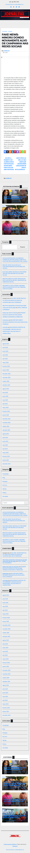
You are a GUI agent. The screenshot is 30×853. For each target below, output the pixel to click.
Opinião (4, 489)
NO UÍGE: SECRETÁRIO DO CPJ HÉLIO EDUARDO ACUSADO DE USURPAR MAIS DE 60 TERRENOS (14, 300)
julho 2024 (5, 437)
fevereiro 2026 (6, 366)
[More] (25, 151)
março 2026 (6, 362)
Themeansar (14, 846)
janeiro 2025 (6, 415)
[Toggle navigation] (27, 22)
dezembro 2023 (6, 463)
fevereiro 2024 (6, 456)
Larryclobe (5, 327)
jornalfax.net (6, 50)
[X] (7, 151)
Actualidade (4, 31)
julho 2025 (5, 392)
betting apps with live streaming (10, 312)
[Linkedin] (12, 151)
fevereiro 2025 (6, 411)
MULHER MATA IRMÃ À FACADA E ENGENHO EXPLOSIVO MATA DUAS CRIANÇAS (15, 322)
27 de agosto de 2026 (10, 771)
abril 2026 (5, 358)
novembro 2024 (6, 422)
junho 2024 (5, 441)
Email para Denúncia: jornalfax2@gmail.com (14, 4)
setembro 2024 (6, 430)
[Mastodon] (17, 151)
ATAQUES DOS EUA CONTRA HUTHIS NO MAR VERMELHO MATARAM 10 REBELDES (14, 315)
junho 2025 (5, 396)
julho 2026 (5, 347)
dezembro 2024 (6, 418)
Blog (4, 477)
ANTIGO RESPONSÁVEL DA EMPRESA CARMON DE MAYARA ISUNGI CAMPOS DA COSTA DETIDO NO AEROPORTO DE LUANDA (15, 260)
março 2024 (6, 452)
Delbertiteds (6, 320)
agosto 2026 (6, 343)
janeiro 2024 (6, 460)
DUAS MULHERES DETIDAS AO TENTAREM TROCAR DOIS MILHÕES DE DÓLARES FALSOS (14, 273)
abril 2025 (5, 403)
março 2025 (6, 407)
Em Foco (5, 485)
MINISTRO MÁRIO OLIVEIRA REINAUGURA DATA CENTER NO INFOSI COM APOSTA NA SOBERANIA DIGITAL (14, 280)
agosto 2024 (6, 433)
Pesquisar (5, 242)
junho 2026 (5, 351)
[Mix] (20, 151)
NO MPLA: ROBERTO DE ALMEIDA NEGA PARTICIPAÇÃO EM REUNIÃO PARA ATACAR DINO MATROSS (9, 163)
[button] (24, 22)
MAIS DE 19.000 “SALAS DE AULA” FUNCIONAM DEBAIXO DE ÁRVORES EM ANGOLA (14, 266)
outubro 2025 (6, 381)
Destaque (10, 31)
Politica (4, 492)
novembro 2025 (6, 377)
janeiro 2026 (6, 370)
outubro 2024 (6, 426)
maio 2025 (5, 400)
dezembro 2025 (6, 373)
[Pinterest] (15, 151)
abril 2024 (5, 448)
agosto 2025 (6, 388)
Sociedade (11, 226)
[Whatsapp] (22, 151)
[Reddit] (10, 151)
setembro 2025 (6, 385)
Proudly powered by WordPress (10, 844)
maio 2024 (5, 445)
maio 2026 (5, 355)
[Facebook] (5, 151)
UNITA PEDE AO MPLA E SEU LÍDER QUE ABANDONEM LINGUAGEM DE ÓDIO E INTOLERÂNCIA (20, 163)
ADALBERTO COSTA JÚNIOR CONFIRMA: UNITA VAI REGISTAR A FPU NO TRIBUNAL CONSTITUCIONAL (14, 287)
